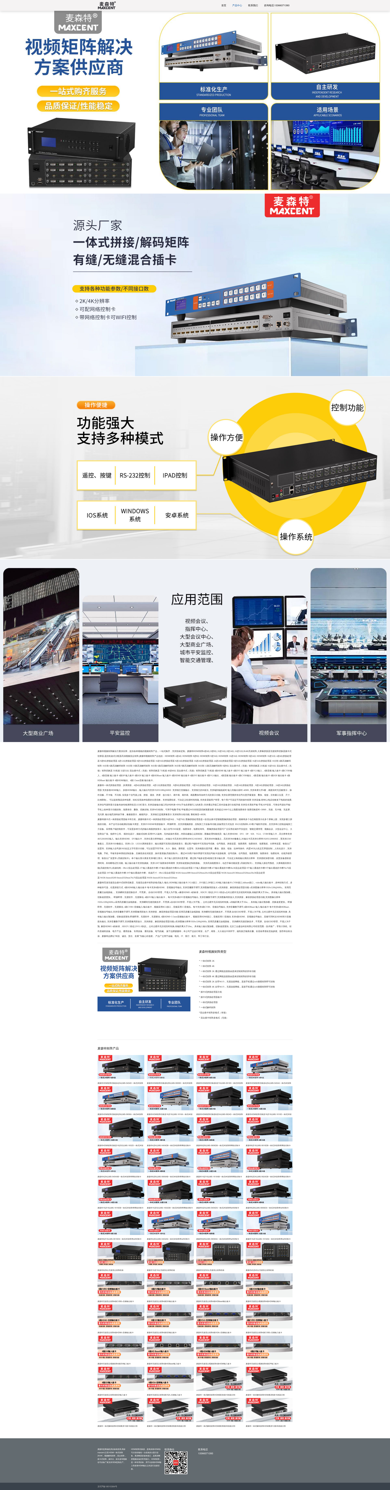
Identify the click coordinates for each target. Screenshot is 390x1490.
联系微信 (169, 1449)
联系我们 (253, 5)
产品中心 (237, 5)
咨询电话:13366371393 (276, 5)
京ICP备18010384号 (107, 1486)
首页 (223, 5)
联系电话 (203, 1449)
